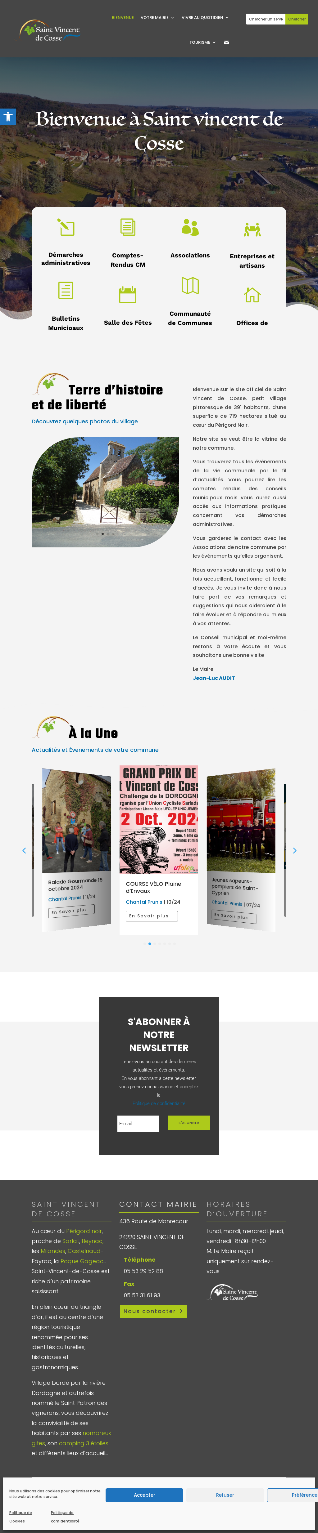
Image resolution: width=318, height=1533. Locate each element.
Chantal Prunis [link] (65, 898)
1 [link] (97, 534)
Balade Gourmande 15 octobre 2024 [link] (75, 884)
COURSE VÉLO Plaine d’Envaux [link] (153, 887)
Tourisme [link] (199, 42)
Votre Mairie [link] (155, 17)
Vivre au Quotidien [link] (202, 17)
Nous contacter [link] (150, 1311)
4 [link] (113, 534)
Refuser (225, 1495)
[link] (8, 117)
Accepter (144, 1495)
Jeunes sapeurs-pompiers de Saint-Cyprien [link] (235, 886)
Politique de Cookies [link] (20, 1517)
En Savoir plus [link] (69, 911)
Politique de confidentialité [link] (65, 1517)
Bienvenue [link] (123, 17)
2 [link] (103, 534)
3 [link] (108, 534)
